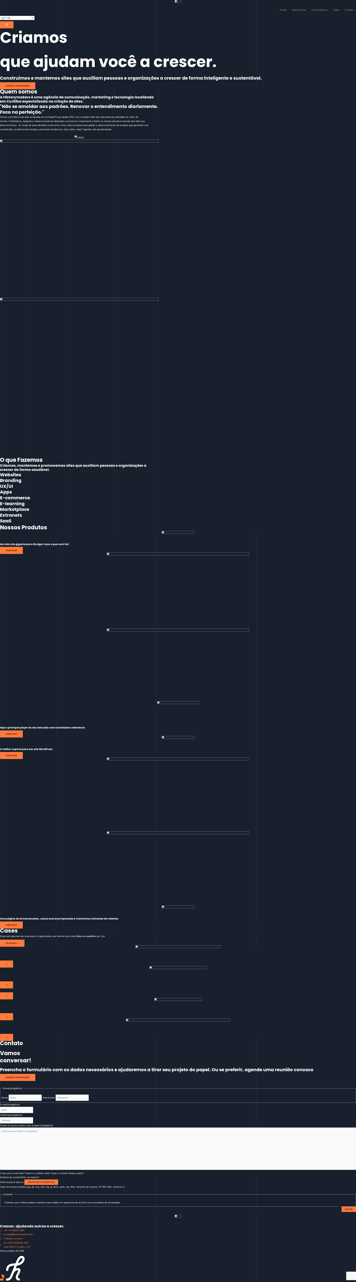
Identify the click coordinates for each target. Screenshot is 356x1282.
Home (283, 9)
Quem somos (299, 9)
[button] (17, 18)
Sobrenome (48, 1097)
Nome (5, 1097)
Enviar (349, 1209)
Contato (349, 9)
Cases (336, 9)
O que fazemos (319, 9)
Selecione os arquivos (41, 1182)
